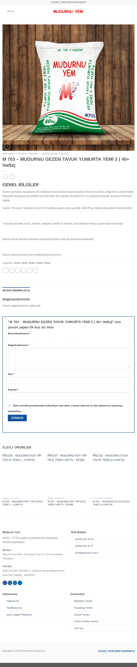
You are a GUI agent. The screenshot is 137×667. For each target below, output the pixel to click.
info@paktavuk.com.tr (86, 552)
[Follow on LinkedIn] (20, 583)
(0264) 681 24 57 (84, 546)
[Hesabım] (127, 11)
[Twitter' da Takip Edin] (15, 583)
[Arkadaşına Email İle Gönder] (23, 270)
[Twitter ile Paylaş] (17, 270)
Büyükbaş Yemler (83, 601)
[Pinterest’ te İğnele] (29, 270)
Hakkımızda (13, 601)
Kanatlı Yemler (28, 153)
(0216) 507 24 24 (84, 539)
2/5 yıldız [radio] (25, 338)
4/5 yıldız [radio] (57, 338)
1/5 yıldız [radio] (11, 338)
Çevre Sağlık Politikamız (19, 614)
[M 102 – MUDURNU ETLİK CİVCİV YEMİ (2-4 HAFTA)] (113, 474)
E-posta (13, 389)
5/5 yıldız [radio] (77, 338)
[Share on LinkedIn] (35, 270)
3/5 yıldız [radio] (40, 338)
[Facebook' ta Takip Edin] (5, 583)
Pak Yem (79, 628)
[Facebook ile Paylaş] (11, 270)
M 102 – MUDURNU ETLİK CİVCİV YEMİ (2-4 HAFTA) (111, 503)
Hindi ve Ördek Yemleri (86, 621)
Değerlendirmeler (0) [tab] (16, 290)
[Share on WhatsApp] (5, 270)
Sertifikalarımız (14, 607)
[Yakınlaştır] (7, 146)
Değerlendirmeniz (18, 345)
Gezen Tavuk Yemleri (54, 153)
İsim (11, 374)
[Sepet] (132, 11)
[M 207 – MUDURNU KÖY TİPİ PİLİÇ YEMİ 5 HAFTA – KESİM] (68, 474)
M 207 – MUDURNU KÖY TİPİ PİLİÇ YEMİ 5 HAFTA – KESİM (67, 503)
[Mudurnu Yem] (68, 11)
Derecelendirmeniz (19, 333)
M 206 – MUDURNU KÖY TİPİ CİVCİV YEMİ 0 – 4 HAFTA (23, 503)
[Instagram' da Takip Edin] (10, 583)
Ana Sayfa (9, 153)
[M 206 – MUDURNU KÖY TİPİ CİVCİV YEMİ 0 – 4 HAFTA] (23, 474)
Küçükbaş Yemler (83, 607)
